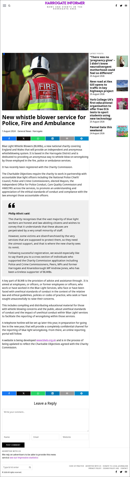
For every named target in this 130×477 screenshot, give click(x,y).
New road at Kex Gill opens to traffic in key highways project (101, 86)
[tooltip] (116, 6)
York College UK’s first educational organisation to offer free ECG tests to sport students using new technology (101, 109)
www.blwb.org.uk (46, 340)
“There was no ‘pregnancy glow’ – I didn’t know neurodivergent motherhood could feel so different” (102, 65)
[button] (29, 467)
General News (24, 131)
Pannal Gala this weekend (101, 129)
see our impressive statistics (24, 457)
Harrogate (37, 131)
